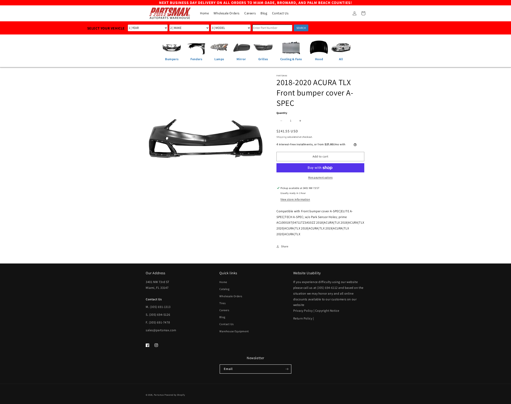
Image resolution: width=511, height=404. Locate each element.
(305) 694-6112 (327, 288)
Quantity (281, 113)
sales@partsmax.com (161, 330)
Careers (224, 310)
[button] (345, 13)
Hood (319, 59)
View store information (295, 199)
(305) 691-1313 (160, 307)
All (341, 59)
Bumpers (171, 59)
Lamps (219, 59)
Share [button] (284, 246)
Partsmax (159, 394)
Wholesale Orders (230, 296)
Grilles (263, 59)
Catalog (224, 289)
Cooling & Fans (291, 59)
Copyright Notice (327, 311)
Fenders (196, 59)
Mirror (241, 59)
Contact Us (226, 324)
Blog (222, 317)
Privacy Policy (303, 311)
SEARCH (301, 28)
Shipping (281, 136)
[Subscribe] (286, 369)
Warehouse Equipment (234, 331)
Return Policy (302, 318)
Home (223, 282)
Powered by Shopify (174, 394)
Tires (222, 303)
